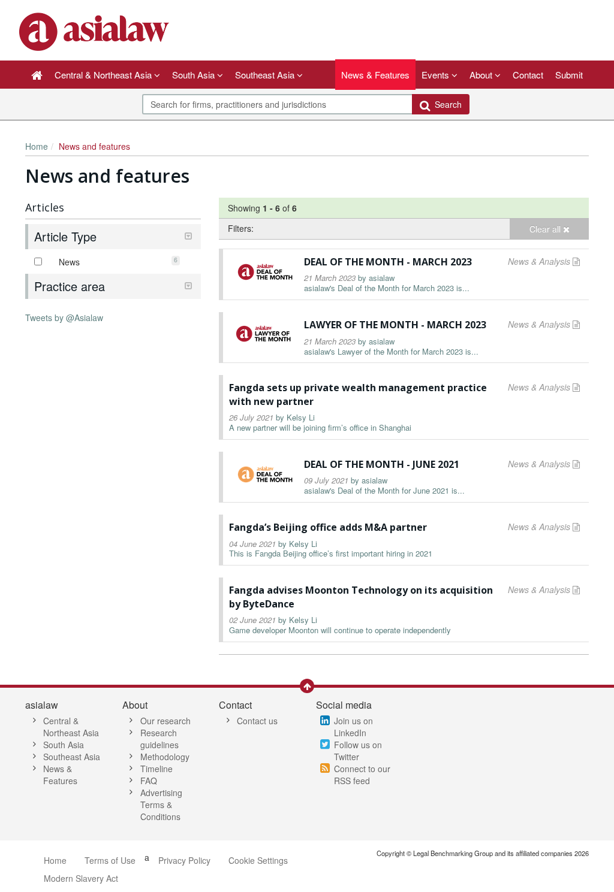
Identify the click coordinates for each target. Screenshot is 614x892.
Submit (569, 74)
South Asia (63, 745)
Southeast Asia (71, 757)
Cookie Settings (258, 860)
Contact (528, 74)
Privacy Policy (184, 860)
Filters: (241, 228)
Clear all (546, 229)
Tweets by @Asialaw (64, 317)
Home (36, 146)
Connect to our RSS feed (362, 775)
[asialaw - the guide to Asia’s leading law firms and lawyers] (95, 31)
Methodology (164, 757)
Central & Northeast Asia (71, 727)
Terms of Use (110, 860)
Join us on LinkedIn (353, 727)
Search (446, 104)
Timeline (156, 769)
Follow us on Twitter (358, 751)
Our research (165, 721)
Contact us (257, 721)
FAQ (148, 781)
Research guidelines (159, 739)
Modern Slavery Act (81, 878)
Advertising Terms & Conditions (161, 805)
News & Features (375, 74)
